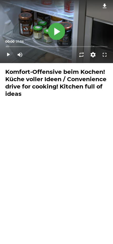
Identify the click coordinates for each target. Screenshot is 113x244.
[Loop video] (81, 55)
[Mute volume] (20, 55)
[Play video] (8, 55)
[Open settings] (93, 55)
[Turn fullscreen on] (104, 55)
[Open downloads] (104, 6)
